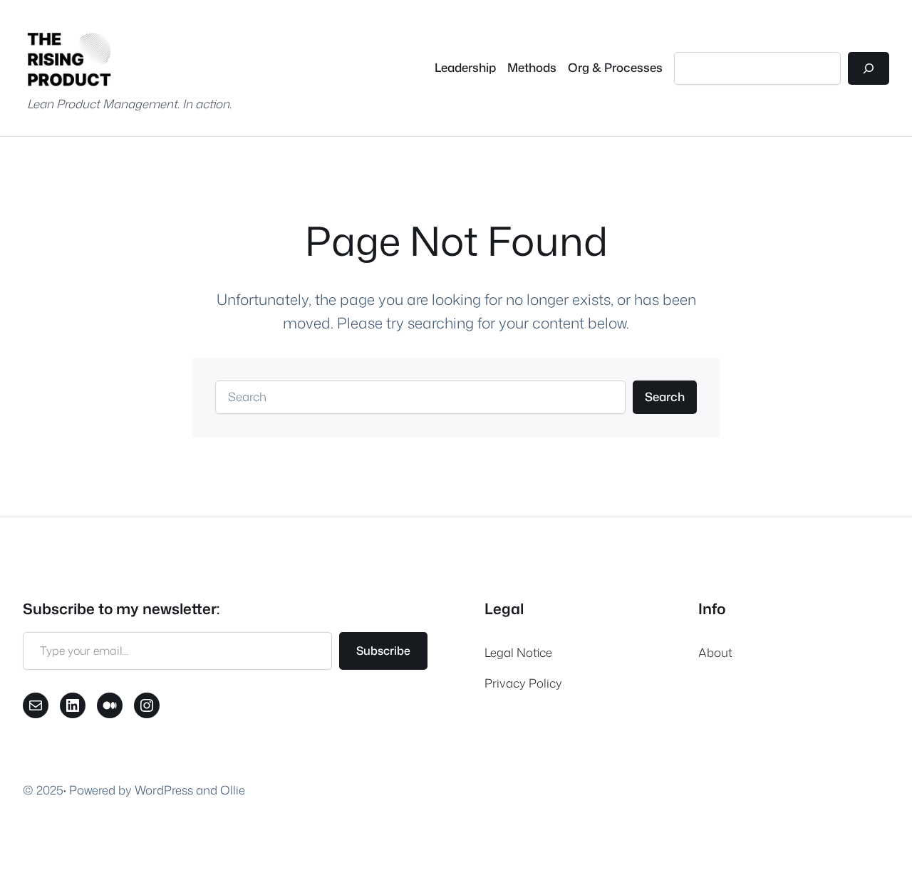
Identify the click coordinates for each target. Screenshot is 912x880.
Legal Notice (518, 652)
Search (665, 396)
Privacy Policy (523, 683)
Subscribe (383, 650)
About (715, 652)
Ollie (232, 790)
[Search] (868, 68)
